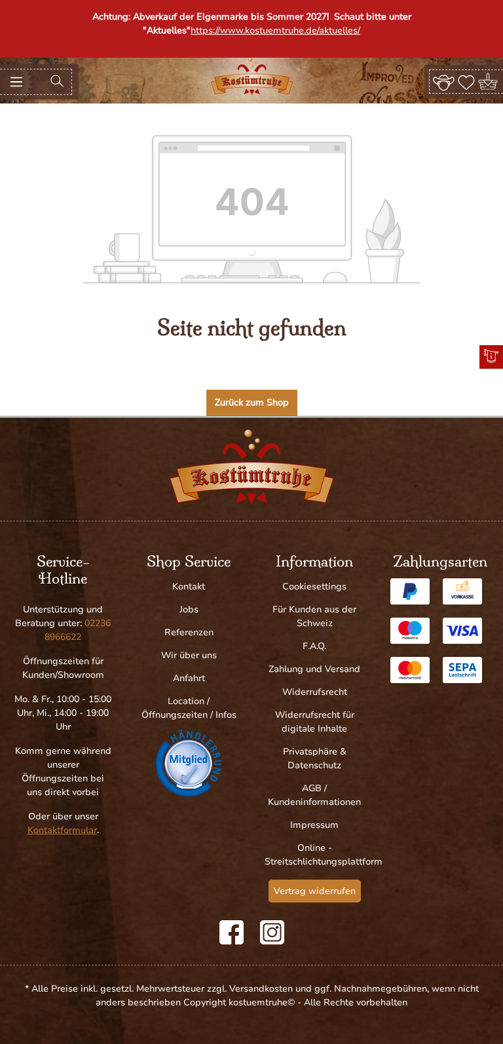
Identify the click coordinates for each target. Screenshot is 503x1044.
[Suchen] (57, 81)
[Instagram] (272, 932)
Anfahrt (189, 678)
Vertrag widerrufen (315, 891)
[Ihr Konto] (444, 81)
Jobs (188, 609)
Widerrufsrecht (314, 692)
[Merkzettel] (466, 81)
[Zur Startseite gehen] (252, 76)
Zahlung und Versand (314, 669)
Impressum (314, 825)
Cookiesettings (314, 586)
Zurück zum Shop (252, 402)
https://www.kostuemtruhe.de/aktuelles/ (275, 30)
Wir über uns (189, 655)
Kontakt (188, 586)
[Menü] (16, 81)
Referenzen (189, 632)
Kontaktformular (62, 830)
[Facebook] (231, 932)
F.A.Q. (314, 646)
